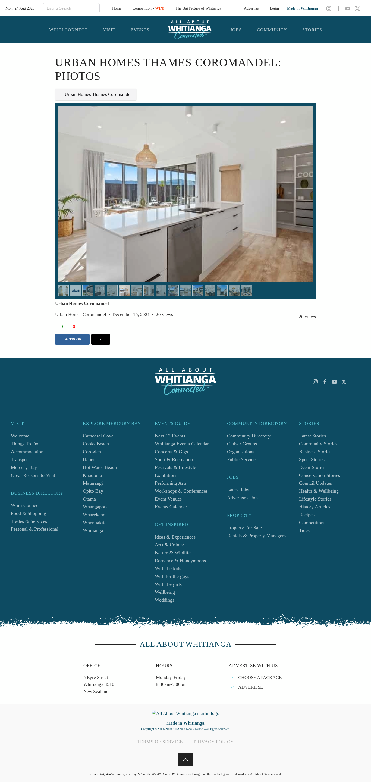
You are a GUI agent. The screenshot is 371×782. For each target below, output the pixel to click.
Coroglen (92, 451)
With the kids (168, 568)
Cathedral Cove (98, 436)
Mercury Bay (24, 467)
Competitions (312, 522)
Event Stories (312, 467)
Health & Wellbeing (319, 491)
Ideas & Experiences (175, 537)
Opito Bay (93, 491)
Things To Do (24, 443)
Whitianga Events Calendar (182, 443)
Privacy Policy (214, 741)
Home (116, 8)
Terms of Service (160, 741)
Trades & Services (29, 521)
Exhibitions (166, 475)
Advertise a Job (242, 497)
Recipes (307, 514)
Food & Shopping (28, 513)
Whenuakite (94, 522)
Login (274, 8)
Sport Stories (312, 459)
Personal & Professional (34, 529)
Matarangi (93, 483)
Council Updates (315, 483)
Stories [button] (312, 29)
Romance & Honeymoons (180, 560)
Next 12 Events (170, 436)
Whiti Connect (25, 505)
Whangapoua (96, 506)
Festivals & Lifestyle (175, 467)
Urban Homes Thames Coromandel (98, 94)
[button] (185, 759)
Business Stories (315, 451)
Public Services (242, 459)
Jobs (236, 29)
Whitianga (93, 530)
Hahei (89, 459)
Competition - (148, 8)
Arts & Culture (169, 545)
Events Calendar (171, 506)
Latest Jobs (238, 489)
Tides (304, 530)
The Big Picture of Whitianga (198, 8)
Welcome (20, 436)
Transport (20, 459)
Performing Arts (171, 483)
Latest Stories (312, 436)
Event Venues (168, 499)
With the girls (168, 584)
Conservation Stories (319, 475)
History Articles (314, 506)
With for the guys (172, 576)
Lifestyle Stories (315, 499)
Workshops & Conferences (181, 491)
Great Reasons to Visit (33, 475)
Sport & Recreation (174, 459)
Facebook (72, 339)
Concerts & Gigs (171, 451)
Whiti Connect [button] (68, 29)
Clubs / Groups (242, 443)
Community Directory (249, 436)
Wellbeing (165, 592)
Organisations (240, 451)
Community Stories (318, 443)
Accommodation (27, 451)
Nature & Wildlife (173, 552)
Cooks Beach (96, 443)
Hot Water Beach (100, 467)
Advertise (251, 8)
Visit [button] (109, 29)
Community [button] (272, 29)
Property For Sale (244, 527)
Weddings (164, 600)
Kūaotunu (92, 475)
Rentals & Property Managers (256, 535)
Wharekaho (94, 514)
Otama (89, 499)
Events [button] (140, 29)
